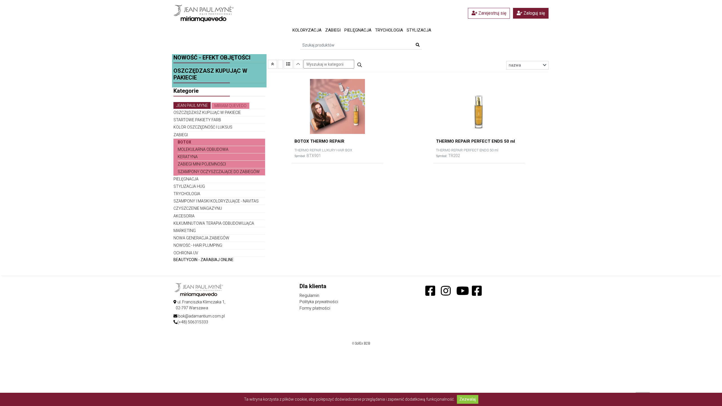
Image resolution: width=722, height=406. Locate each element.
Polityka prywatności (319, 301)
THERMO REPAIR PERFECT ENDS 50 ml (475, 141)
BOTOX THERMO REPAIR (319, 141)
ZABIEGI (333, 30)
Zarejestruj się (491, 13)
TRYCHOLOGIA (389, 30)
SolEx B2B (362, 343)
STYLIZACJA (419, 30)
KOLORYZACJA (307, 30)
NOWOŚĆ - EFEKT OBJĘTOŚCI (211, 57)
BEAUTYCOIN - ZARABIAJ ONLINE (203, 259)
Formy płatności (315, 308)
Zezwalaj (467, 399)
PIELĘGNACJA (357, 30)
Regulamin (309, 295)
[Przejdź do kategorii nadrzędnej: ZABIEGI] (272, 64)
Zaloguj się (533, 13)
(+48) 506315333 (192, 322)
